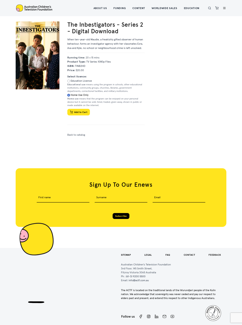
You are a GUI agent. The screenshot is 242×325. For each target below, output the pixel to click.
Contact (189, 254)
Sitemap (126, 254)
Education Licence (81, 80)
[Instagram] (149, 316)
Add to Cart (80, 112)
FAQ (167, 254)
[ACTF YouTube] (172, 316)
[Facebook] (141, 316)
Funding (119, 8)
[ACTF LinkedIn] (157, 316)
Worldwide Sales (164, 8)
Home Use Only (79, 94)
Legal (148, 254)
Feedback (215, 254)
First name (44, 197)
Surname (101, 197)
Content (138, 8)
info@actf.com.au (139, 280)
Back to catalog (76, 134)
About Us (100, 8)
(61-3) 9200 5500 (136, 276)
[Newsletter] (164, 316)
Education (191, 8)
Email (157, 197)
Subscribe (121, 216)
